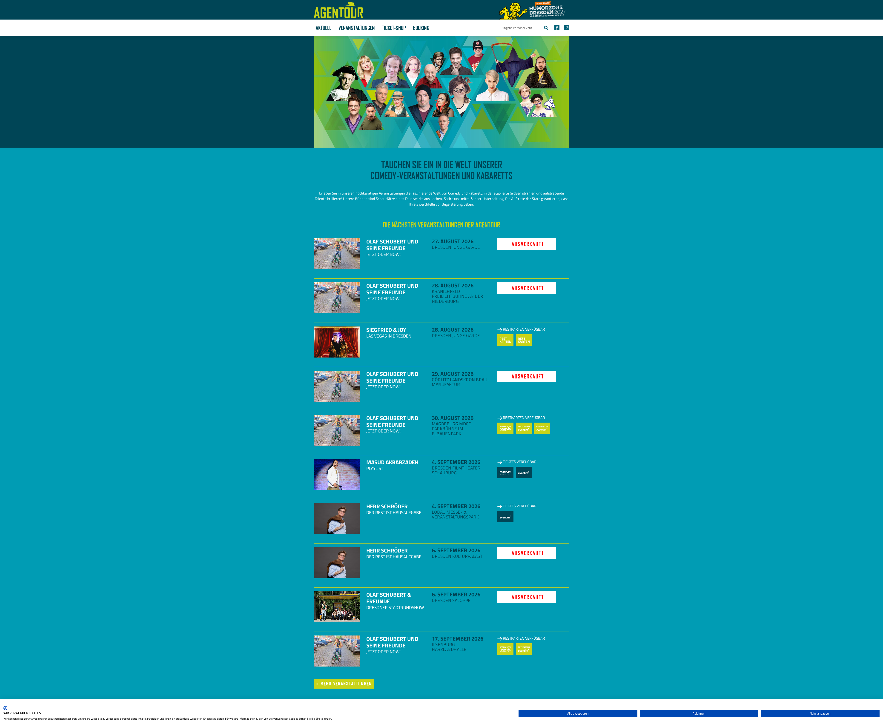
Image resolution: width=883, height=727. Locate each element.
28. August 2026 (452, 285)
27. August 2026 (452, 241)
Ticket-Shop (394, 28)
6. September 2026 (456, 550)
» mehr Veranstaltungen (344, 684)
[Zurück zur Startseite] (338, 10)
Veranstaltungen (356, 28)
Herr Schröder (387, 506)
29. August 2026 (452, 373)
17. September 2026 (457, 638)
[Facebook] (556, 28)
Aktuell (323, 28)
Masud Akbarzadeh (392, 462)
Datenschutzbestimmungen (496, 704)
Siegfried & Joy (386, 330)
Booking (421, 28)
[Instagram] (565, 28)
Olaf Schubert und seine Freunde (392, 244)
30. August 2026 (452, 418)
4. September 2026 (456, 462)
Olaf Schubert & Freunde (388, 597)
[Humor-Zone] (532, 10)
